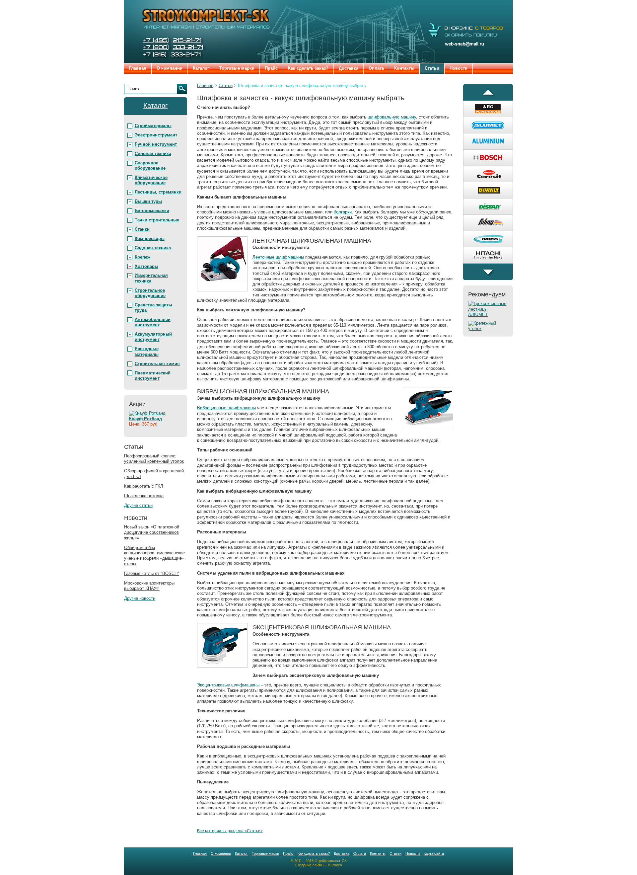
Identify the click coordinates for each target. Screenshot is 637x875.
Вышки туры (148, 201)
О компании (169, 68)
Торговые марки (236, 68)
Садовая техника (153, 247)
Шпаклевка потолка (144, 495)
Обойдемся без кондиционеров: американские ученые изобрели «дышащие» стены (154, 555)
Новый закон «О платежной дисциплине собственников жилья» (151, 532)
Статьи (432, 68)
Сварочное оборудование (150, 165)
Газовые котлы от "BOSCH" (151, 573)
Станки (142, 229)
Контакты (404, 68)
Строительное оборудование (150, 293)
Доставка (348, 68)
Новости (458, 68)
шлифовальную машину (392, 117)
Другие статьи (138, 505)
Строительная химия (157, 363)
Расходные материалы (147, 351)
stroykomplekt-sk (206, 18)
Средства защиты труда (153, 307)
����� (488, 92)
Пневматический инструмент (153, 375)
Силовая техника (153, 153)
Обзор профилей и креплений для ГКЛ (154, 473)
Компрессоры (150, 238)
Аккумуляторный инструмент (153, 337)
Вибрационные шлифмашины (226, 407)
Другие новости (139, 598)
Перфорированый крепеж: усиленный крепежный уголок (154, 458)
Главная (137, 68)
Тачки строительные (157, 219)
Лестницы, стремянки (158, 192)
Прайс (271, 68)
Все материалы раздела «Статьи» (230, 831)
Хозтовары (146, 266)
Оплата (376, 68)
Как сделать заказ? (308, 68)
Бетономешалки (152, 210)
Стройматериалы (153, 125)
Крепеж (142, 257)
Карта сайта (434, 853)
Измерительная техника (151, 278)
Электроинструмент (156, 134)
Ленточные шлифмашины (278, 257)
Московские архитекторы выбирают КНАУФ (149, 586)
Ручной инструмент (156, 144)
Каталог (201, 68)
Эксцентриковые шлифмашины (228, 684)
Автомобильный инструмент (153, 322)
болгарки (343, 211)
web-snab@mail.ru (467, 43)
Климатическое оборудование (151, 180)
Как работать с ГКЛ (143, 486)
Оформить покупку (471, 35)
